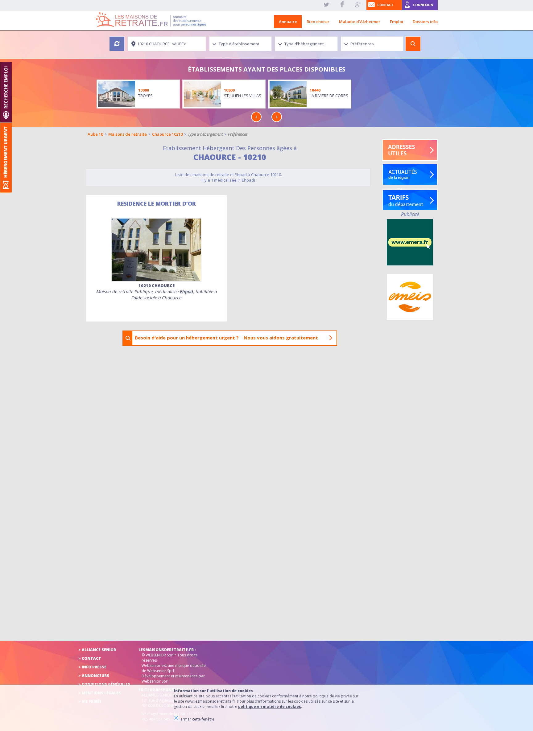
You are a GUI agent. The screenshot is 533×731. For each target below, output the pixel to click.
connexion (423, 5)
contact (385, 5)
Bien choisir (318, 21)
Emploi (396, 21)
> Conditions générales (104, 684)
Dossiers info (425, 21)
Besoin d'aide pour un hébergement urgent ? (226, 338)
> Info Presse (92, 667)
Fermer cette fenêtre (196, 719)
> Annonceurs (93, 675)
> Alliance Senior (97, 649)
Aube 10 (95, 134)
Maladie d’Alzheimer (359, 21)
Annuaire (288, 21)
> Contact (89, 658)
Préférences (238, 134)
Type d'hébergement (205, 134)
